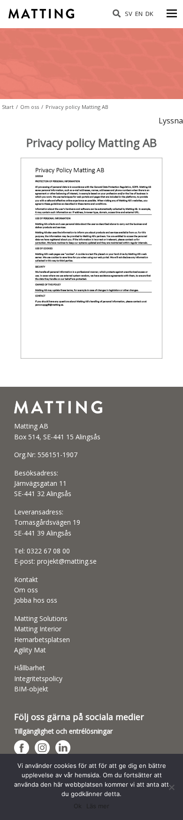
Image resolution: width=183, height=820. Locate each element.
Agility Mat (30, 649)
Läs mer (97, 806)
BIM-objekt (31, 688)
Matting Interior (37, 628)
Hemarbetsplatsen (42, 639)
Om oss (29, 106)
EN (139, 13)
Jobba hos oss (35, 600)
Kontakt (26, 579)
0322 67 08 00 (48, 550)
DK (149, 13)
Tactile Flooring (42, 10)
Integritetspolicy (38, 678)
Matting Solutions (41, 618)
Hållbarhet (29, 667)
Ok (78, 806)
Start (8, 106)
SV (128, 13)
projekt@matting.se (67, 561)
